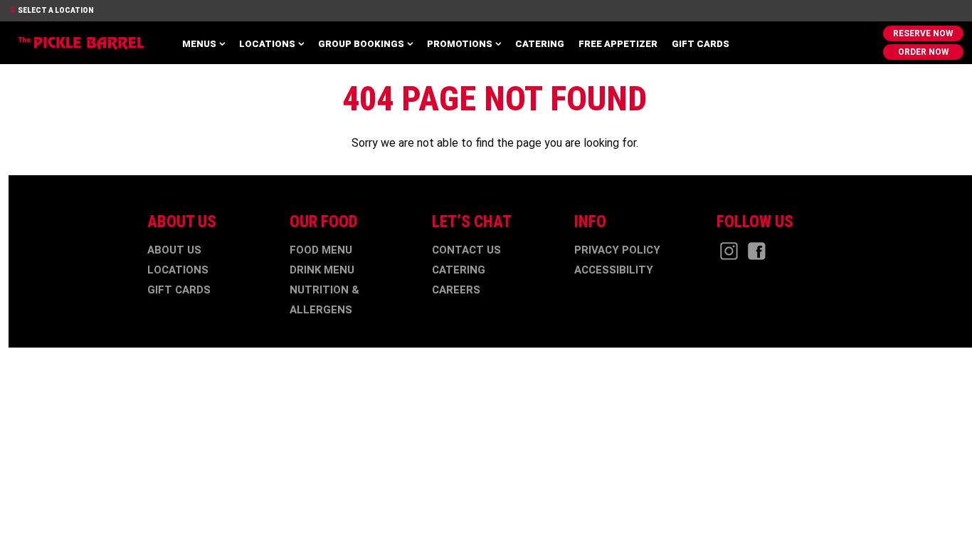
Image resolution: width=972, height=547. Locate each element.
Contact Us (466, 250)
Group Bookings (361, 43)
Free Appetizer (618, 43)
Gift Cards (700, 43)
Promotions (459, 43)
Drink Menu (322, 270)
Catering (539, 43)
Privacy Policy (617, 250)
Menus (199, 43)
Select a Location (55, 10)
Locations (267, 43)
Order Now (923, 52)
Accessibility (613, 270)
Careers (456, 289)
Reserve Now (923, 33)
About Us (174, 250)
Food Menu (321, 250)
